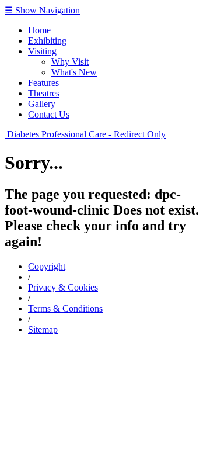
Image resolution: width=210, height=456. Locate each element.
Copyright (46, 266)
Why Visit (70, 62)
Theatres (44, 93)
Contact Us (48, 114)
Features (43, 83)
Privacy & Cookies (63, 287)
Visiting (42, 51)
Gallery (41, 104)
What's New (74, 72)
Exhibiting (47, 41)
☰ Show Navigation (42, 10)
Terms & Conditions (65, 308)
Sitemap (43, 329)
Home (39, 30)
